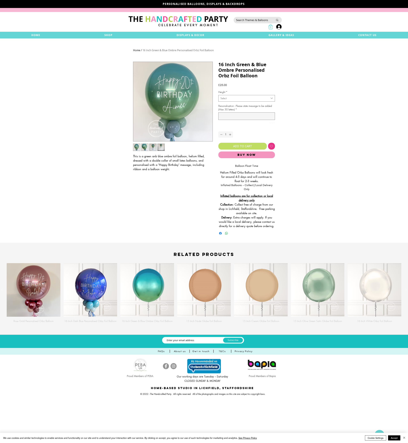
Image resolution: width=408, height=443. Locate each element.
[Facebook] (166, 366)
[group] (204, 293)
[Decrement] (221, 134)
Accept (394, 437)
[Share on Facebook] (220, 233)
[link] (271, 26)
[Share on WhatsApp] (226, 233)
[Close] (404, 437)
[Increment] (230, 134)
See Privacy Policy (247, 437)
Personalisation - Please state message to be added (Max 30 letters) (245, 107)
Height (222, 92)
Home (136, 50)
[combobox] (246, 98)
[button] (108, 35)
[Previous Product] (2, 290)
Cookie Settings (375, 437)
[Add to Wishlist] (271, 146)
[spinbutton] (225, 134)
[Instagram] (174, 366)
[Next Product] (406, 290)
